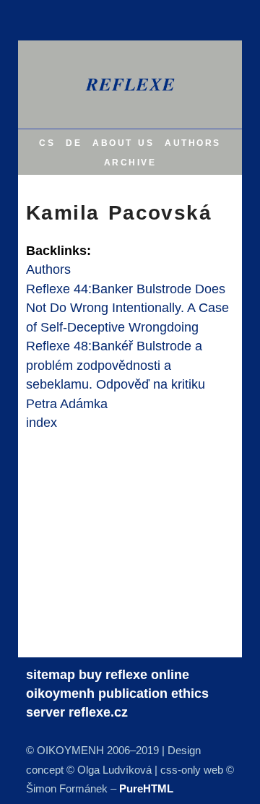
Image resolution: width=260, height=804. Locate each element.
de (74, 142)
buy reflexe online (134, 674)
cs (47, 142)
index (41, 422)
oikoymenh (60, 693)
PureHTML (146, 789)
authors (193, 142)
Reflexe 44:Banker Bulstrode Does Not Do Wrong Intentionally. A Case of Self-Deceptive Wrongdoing (127, 308)
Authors (48, 269)
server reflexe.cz (77, 712)
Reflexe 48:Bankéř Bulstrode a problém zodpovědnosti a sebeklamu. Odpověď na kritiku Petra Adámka (115, 374)
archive (130, 161)
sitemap (50, 674)
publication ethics (153, 693)
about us (123, 142)
